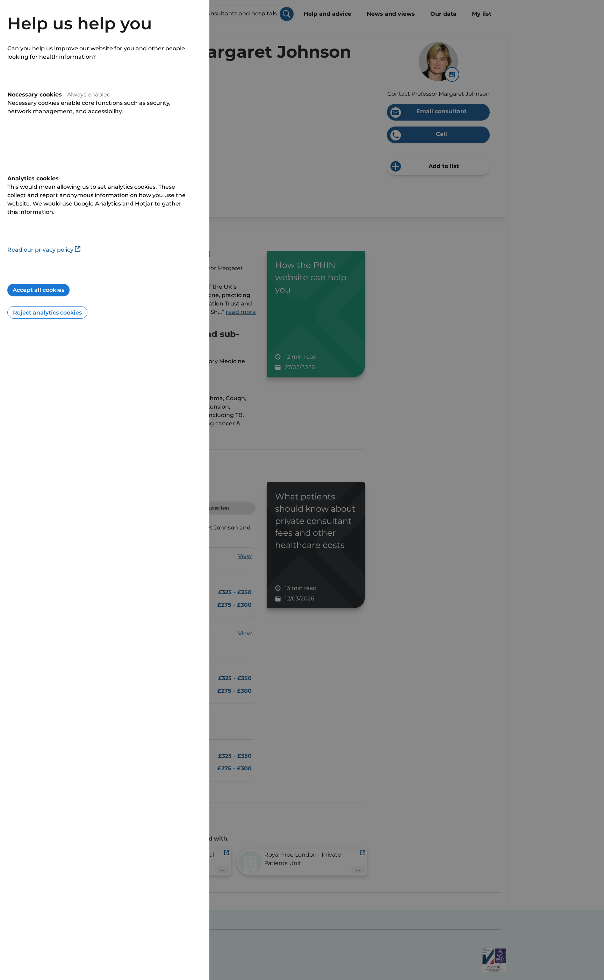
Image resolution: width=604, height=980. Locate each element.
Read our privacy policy (40, 249)
